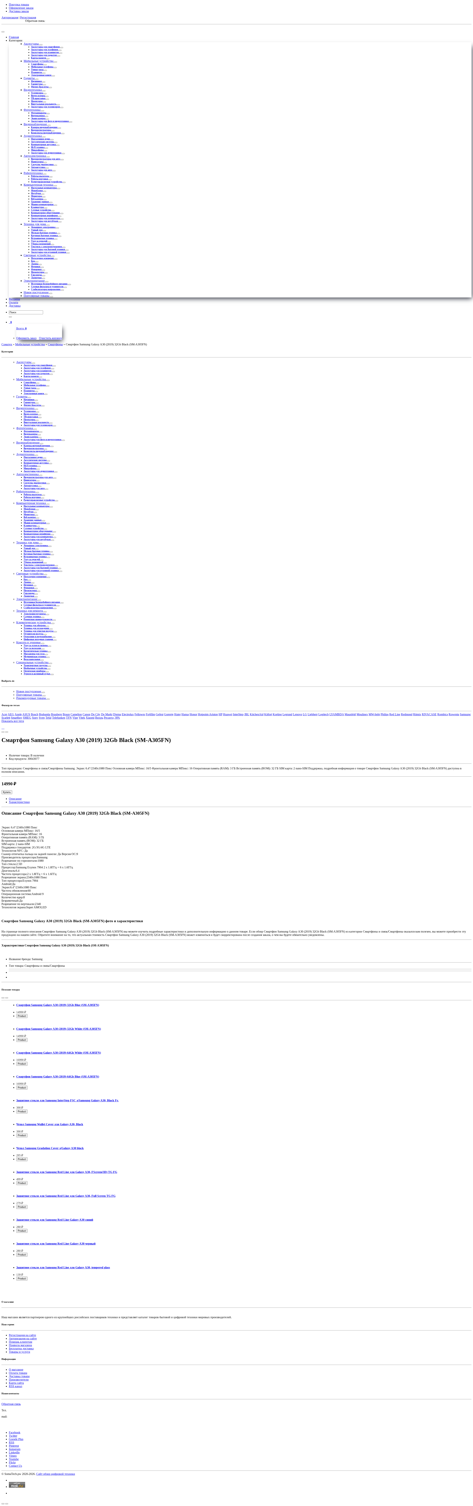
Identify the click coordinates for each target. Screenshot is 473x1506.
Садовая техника (32, 616)
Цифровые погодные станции (39, 639)
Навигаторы (37, 161)
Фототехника (32, 109)
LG (305, 714)
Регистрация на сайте (22, 1335)
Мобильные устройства (39, 61)
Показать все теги (12, 721)
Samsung (465, 714)
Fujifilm (150, 714)
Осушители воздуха (34, 633)
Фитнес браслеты (40, 86)
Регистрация (28, 17)
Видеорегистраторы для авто (46, 159)
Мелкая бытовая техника (44, 232)
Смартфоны (37, 64)
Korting (277, 714)
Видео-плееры (38, 95)
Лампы (35, 264)
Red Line (394, 714)
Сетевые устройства (41, 210)
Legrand (287, 714)
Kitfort (268, 714)
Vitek (82, 717)
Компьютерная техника (39, 184)
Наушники (36, 81)
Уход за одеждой (39, 241)
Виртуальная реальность (44, 104)
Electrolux (128, 714)
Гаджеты (29, 78)
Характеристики (19, 802)
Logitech (323, 714)
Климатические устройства (34, 622)
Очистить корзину (50, 338)
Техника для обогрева (35, 625)
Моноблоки (37, 190)
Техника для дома (35, 224)
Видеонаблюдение (36, 124)
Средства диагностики (42, 164)
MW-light (374, 714)
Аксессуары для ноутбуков (45, 221)
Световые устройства (38, 255)
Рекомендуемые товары (31, 698)
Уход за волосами (33, 648)
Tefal (48, 717)
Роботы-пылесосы (40, 176)
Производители (19, 1379)
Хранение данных (40, 201)
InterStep (238, 714)
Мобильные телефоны (42, 66)
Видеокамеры (38, 115)
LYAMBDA (336, 714)
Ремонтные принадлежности (38, 619)
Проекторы (37, 101)
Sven (42, 717)
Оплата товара (18, 1372)
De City (95, 714)
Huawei (227, 714)
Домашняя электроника (43, 227)
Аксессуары (32, 43)
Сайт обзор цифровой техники (55, 1473)
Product (22, 1016)
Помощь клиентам (20, 1341)
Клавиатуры (37, 207)
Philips (385, 714)
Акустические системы (43, 141)
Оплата (13, 302)
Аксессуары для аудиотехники (46, 153)
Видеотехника (33, 89)
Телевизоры (37, 93)
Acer (4, 714)
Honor (193, 714)
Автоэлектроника (35, 155)
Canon (86, 714)
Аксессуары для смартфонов (45, 47)
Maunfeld (350, 714)
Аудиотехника (33, 135)
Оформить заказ (26, 338)
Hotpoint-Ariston (208, 714)
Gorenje (168, 714)
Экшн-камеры (38, 118)
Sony (35, 717)
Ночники (36, 266)
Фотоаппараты (39, 113)
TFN (69, 717)
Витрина (14, 299)
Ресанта (109, 717)
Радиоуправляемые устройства (47, 181)
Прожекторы (38, 272)
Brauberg (56, 714)
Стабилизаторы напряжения (46, 289)
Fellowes (140, 714)
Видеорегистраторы (41, 130)
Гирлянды (36, 275)
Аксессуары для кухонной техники (49, 252)
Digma (117, 714)
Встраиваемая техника (43, 238)
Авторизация (9, 17)
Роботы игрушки (40, 179)
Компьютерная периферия (44, 215)
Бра (33, 261)
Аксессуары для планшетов (45, 52)
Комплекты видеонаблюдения (46, 133)
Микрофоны (37, 150)
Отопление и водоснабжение (38, 636)
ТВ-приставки (38, 98)
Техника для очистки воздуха (39, 631)
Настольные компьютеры (44, 187)
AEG (11, 714)
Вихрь (99, 717)
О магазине (16, 1369)
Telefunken (58, 717)
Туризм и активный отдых (37, 673)
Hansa (185, 714)
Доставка (15, 305)
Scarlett (5, 717)
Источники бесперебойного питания (49, 283)
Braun (66, 714)
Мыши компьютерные (42, 204)
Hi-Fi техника (38, 147)
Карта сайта (16, 1382)
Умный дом (37, 230)
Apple (18, 714)
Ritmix (417, 714)
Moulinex (362, 714)
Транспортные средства (36, 665)
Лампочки (36, 277)
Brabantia (44, 714)
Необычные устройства (35, 668)
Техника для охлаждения (37, 628)
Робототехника (33, 173)
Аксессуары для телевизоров (45, 106)
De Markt (106, 714)
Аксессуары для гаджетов (44, 55)
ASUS (26, 714)
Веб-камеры (37, 199)
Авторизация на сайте (23, 1338)
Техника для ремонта (30, 610)
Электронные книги (41, 75)
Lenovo (297, 714)
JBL (246, 714)
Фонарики (36, 269)
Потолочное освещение (43, 258)
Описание (15, 798)
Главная (14, 37)
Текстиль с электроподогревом (46, 246)
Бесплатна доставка (21, 1348)
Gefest (159, 714)
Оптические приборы (35, 671)
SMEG (27, 717)
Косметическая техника (36, 651)
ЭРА (117, 717)
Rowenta (454, 714)
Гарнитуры (37, 84)
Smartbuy (16, 717)
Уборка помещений (41, 244)
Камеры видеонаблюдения (44, 127)
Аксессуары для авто (42, 170)
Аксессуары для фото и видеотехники (50, 121)
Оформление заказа (21, 7)
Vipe (75, 717)
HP (220, 714)
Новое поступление (36, 292)
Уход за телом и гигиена (36, 645)
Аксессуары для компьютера (46, 218)
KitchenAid (256, 714)
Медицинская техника (35, 656)
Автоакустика (38, 167)
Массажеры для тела (34, 653)
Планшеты (36, 72)
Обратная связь (11, 1404)
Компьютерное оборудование (45, 212)
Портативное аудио (41, 139)
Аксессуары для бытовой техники (48, 249)
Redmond (406, 714)
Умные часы (37, 69)
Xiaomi (90, 717)
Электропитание (34, 280)
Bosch (34, 714)
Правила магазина (20, 1345)
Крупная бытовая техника (44, 235)
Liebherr (313, 714)
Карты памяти (39, 58)
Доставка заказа (19, 11)
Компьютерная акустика (44, 144)
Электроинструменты (35, 614)
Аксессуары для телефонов (45, 49)
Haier (177, 714)
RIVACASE (429, 714)
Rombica (442, 714)
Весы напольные (32, 659)
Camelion (76, 714)
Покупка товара (19, 4)
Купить (7, 792)
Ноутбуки (36, 193)
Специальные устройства (32, 662)
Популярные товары (37, 295)
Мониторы (36, 196)
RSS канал (15, 1386)
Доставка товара (19, 1376)
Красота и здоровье (28, 642)
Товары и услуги (19, 1351)
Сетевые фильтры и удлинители (47, 286)
